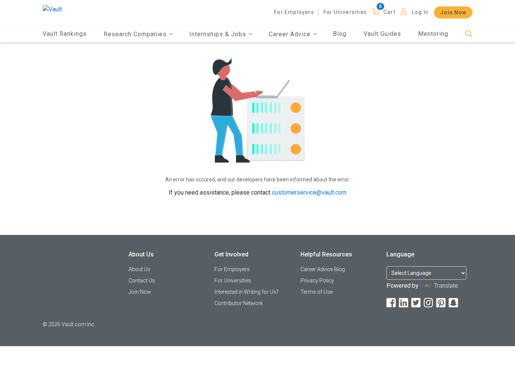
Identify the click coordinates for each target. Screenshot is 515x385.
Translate (446, 285)
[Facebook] (391, 303)
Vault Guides (382, 33)
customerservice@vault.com (309, 192)
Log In (420, 12)
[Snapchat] (454, 303)
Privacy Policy (317, 281)
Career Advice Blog (322, 269)
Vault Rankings (65, 33)
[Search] (468, 34)
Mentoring (433, 33)
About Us (139, 269)
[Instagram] (429, 303)
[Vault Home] (52, 8)
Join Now (453, 12)
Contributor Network (239, 303)
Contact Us (142, 281)
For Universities (345, 12)
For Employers (294, 12)
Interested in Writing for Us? (247, 292)
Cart (389, 12)
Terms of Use (316, 292)
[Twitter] (416, 303)
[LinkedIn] (404, 303)
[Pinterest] (441, 303)
